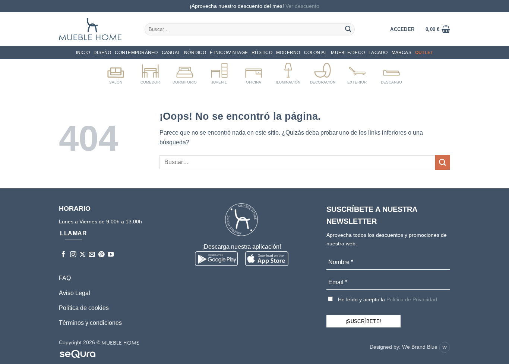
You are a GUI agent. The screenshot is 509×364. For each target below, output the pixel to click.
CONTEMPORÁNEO (136, 52)
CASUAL (171, 52)
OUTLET (424, 52)
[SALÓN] (116, 72)
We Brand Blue (420, 347)
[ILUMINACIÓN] (288, 72)
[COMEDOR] (150, 72)
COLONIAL (316, 52)
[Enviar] (348, 29)
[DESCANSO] (391, 72)
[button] (438, 29)
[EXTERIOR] (357, 72)
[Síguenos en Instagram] (73, 254)
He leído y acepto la (386, 299)
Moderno (288, 52)
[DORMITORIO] (185, 72)
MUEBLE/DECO (348, 52)
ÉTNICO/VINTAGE (229, 52)
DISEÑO (102, 52)
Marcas (401, 52)
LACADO (378, 52)
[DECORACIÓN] (322, 72)
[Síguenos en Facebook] (63, 254)
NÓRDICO (195, 52)
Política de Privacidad (411, 299)
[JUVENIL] (219, 72)
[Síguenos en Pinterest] (101, 254)
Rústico (262, 52)
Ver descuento (302, 6)
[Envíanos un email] (92, 254)
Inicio (83, 52)
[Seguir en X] (82, 254)
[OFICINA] (254, 72)
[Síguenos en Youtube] (111, 254)
